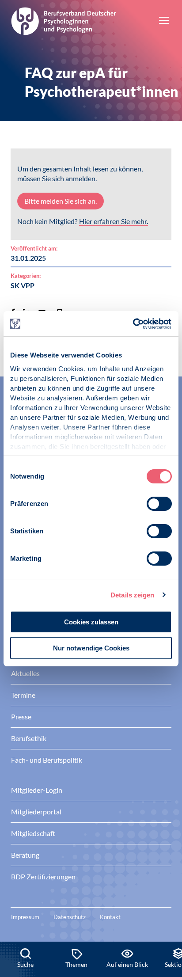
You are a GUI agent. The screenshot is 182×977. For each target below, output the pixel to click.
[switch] (159, 504)
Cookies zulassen (91, 622)
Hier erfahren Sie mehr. (113, 221)
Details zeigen (132, 595)
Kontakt (110, 916)
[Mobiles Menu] (163, 21)
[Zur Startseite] (64, 20)
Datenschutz (69, 916)
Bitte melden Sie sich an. (60, 201)
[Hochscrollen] (166, 911)
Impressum (25, 916)
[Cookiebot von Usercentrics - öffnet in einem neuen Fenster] (133, 324)
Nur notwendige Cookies (91, 648)
